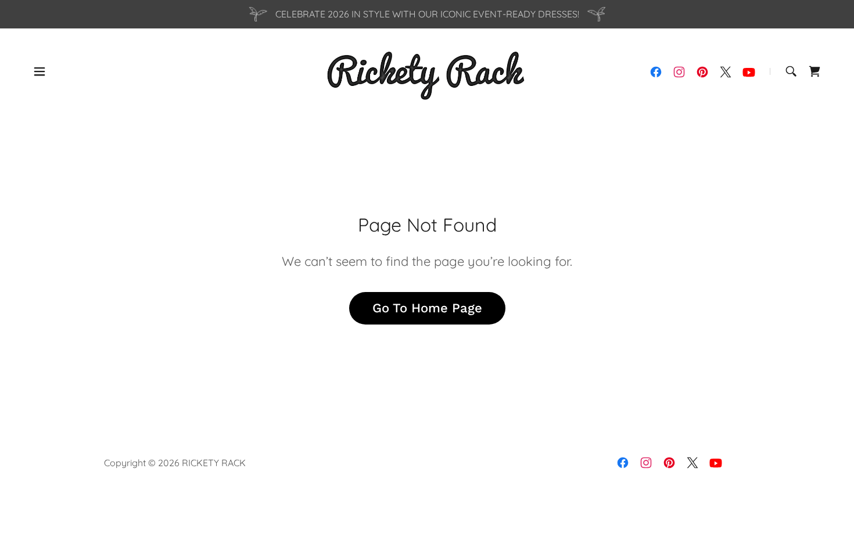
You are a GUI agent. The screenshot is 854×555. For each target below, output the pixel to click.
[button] (39, 71)
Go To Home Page (427, 308)
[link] (427, 70)
